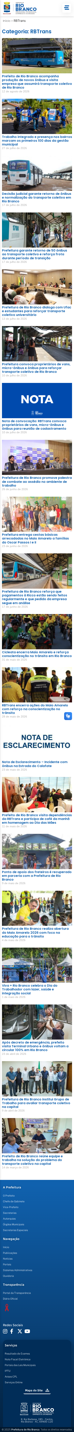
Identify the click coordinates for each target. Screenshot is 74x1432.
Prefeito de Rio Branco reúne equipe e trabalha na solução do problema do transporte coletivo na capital (32, 1160)
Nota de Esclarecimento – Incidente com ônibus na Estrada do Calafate (34, 764)
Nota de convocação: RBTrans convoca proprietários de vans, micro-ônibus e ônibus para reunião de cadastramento (34, 425)
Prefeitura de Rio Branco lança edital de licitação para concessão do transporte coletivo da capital (34, 1217)
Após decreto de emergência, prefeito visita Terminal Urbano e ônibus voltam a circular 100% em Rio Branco (35, 1046)
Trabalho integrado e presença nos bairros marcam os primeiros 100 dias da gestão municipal (37, 141)
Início (6, 21)
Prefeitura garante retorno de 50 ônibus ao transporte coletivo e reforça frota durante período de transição (34, 254)
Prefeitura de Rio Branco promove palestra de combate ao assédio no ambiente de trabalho (37, 481)
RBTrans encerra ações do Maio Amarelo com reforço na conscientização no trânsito (35, 709)
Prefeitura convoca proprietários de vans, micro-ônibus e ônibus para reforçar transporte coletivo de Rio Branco (36, 368)
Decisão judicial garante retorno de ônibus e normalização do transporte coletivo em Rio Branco (36, 197)
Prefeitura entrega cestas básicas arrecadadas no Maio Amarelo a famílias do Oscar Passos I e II (35, 538)
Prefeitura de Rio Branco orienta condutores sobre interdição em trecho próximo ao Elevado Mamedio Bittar (34, 1387)
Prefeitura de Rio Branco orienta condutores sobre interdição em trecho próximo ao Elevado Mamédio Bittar (34, 1330)
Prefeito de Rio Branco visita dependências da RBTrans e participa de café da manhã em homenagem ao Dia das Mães (37, 819)
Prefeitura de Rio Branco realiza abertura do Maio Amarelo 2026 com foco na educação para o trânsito (35, 932)
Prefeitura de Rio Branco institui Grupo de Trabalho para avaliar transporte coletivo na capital (36, 1103)
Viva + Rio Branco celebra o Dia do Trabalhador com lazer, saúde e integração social (29, 989)
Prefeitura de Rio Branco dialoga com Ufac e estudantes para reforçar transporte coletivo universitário (36, 311)
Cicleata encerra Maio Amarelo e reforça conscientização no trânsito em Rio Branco (37, 654)
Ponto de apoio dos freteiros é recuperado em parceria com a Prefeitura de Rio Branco (37, 876)
